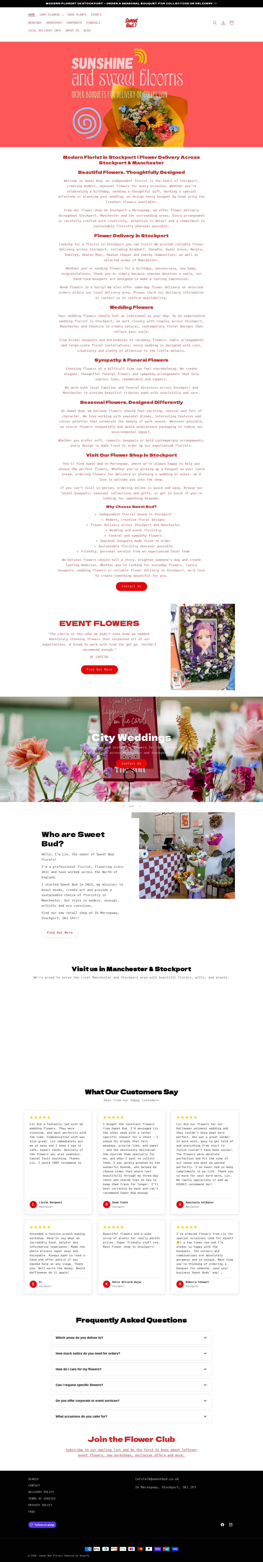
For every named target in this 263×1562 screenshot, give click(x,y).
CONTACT (34, 1485)
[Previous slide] (123, 806)
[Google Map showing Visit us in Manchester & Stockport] (131, 1027)
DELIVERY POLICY (41, 1492)
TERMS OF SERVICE (42, 1498)
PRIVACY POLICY (40, 1505)
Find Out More (99, 669)
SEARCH (33, 1479)
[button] (51, 15)
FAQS (31, 1511)
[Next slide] (139, 806)
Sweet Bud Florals (51, 1555)
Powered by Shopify (76, 1555)
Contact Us (132, 586)
